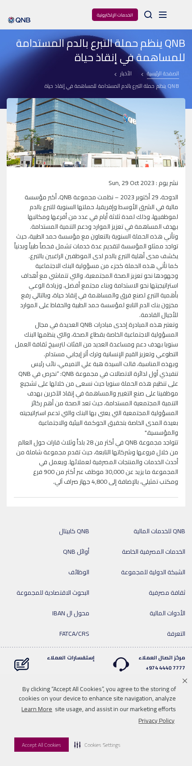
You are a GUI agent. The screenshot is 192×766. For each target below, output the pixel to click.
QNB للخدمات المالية (159, 531)
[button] (97, 744)
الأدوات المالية (167, 613)
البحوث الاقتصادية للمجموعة (53, 592)
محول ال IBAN (70, 613)
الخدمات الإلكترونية (115, 15)
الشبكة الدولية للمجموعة (153, 572)
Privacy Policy (156, 720)
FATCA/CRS (74, 633)
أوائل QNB (76, 551)
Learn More (36, 709)
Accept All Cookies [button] (41, 745)
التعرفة (176, 633)
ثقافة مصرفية (167, 592)
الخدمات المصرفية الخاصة (153, 551)
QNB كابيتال (74, 531)
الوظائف (78, 572)
